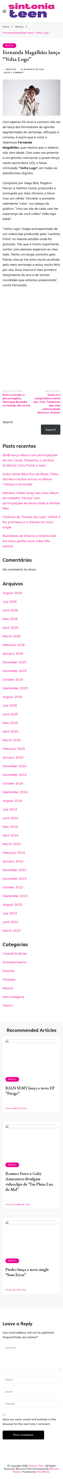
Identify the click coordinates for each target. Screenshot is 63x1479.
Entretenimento (14, 962)
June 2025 (10, 714)
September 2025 (15, 688)
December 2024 (14, 766)
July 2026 (10, 601)
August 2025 (12, 697)
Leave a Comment (14, 72)
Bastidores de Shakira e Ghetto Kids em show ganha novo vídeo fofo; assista (29, 541)
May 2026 (10, 619)
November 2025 (15, 671)
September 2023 (15, 896)
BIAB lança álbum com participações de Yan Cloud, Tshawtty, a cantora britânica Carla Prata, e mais (30, 460)
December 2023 (14, 870)
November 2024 (15, 775)
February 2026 (14, 645)
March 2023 (12, 930)
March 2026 (12, 636)
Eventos (9, 971)
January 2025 (13, 757)
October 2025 (13, 679)
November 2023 (15, 879)
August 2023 (12, 904)
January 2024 (13, 861)
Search (8, 422)
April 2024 (10, 835)
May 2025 (10, 723)
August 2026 (12, 593)
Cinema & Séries (15, 953)
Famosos (9, 979)
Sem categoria (13, 997)
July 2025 (10, 705)
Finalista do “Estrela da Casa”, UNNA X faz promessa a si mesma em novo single (31, 522)
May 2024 (10, 827)
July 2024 (10, 809)
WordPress (43, 1471)
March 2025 (12, 740)
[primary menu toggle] (4, 11)
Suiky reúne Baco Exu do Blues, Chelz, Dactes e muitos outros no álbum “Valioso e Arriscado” (31, 479)
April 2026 (10, 627)
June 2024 (10, 818)
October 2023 (13, 887)
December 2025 (14, 662)
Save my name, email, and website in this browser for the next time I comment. (29, 1422)
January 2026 (13, 653)
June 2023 (10, 922)
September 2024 (15, 792)
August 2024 (12, 801)
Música (9, 45)
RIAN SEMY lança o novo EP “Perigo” (30, 1090)
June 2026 (10, 610)
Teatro (8, 1005)
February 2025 (14, 749)
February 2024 (14, 853)
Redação (11, 69)
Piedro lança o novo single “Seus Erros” (27, 1272)
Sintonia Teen (36, 1465)
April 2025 (10, 731)
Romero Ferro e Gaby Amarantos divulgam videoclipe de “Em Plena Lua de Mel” (29, 1181)
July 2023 (10, 913)
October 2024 (13, 783)
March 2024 (12, 844)
